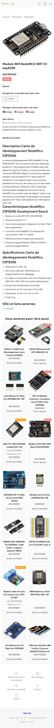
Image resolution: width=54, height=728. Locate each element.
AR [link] (21, 718)
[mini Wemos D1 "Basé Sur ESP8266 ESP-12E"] (14, 381)
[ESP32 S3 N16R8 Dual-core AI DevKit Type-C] (39, 526)
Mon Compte (37, 677)
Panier (16, 698)
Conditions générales (37, 718)
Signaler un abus (27, 721)
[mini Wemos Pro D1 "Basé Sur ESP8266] (14, 630)
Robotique (29, 17)
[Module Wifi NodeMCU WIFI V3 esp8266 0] (27, 39)
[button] (8, 4)
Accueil (6, 17)
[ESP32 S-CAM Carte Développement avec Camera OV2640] (14, 334)
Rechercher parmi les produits (16, 678)
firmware (10, 308)
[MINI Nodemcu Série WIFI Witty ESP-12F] (39, 576)
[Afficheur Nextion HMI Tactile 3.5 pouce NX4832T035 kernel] (39, 630)
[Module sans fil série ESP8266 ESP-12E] (39, 480)
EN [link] (24, 718)
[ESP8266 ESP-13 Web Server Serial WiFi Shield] (14, 480)
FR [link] (17, 718)
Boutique (17, 17)
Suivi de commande (16, 689)
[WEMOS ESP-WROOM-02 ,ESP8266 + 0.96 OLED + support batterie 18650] (14, 526)
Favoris (37, 689)
